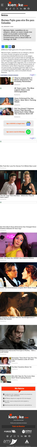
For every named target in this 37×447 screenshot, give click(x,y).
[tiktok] (10, 9)
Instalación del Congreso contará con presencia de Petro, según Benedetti (18, 394)
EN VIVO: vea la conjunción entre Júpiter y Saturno (17, 401)
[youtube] (25, 9)
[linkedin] (21, 9)
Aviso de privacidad (18, 420)
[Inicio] (18, 4)
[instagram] (14, 9)
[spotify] (7, 9)
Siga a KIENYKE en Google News (15, 123)
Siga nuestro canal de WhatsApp (15, 132)
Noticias (4, 15)
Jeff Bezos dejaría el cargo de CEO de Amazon (18, 398)
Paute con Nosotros (18, 426)
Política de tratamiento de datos (18, 423)
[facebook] (29, 9)
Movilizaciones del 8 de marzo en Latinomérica (18, 405)
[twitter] (17, 9)
